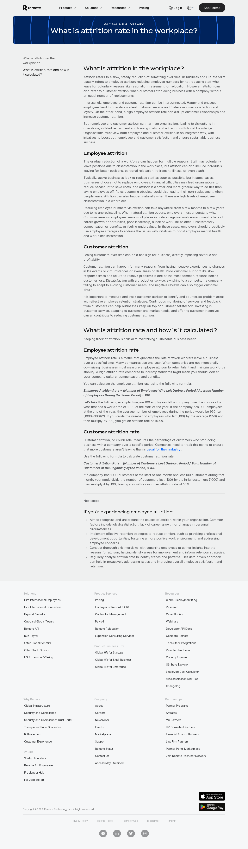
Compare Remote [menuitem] (177, 635)
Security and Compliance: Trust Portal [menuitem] (48, 720)
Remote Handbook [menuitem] (178, 650)
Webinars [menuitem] (172, 621)
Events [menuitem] (99, 727)
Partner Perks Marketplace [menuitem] (183, 748)
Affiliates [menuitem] (171, 712)
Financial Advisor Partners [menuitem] (182, 734)
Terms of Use (130, 820)
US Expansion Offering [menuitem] (38, 657)
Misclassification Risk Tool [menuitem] (182, 678)
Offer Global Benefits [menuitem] (37, 643)
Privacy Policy (80, 820)
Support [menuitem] (100, 741)
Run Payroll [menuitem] (31, 635)
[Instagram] (145, 833)
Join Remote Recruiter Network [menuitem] (186, 755)
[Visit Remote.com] (32, 8)
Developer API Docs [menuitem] (179, 628)
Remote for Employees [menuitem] (38, 765)
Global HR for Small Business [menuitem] (113, 659)
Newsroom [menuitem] (102, 720)
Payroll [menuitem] (99, 621)
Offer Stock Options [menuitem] (37, 650)
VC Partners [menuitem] (173, 720)
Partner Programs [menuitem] (177, 705)
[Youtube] (103, 833)
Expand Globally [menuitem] (34, 614)
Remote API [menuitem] (31, 628)
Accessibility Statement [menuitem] (109, 763)
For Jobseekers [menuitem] (34, 779)
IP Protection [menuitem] (32, 734)
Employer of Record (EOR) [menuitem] (112, 607)
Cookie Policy (105, 820)
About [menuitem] (99, 705)
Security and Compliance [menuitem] (40, 712)
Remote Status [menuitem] (104, 748)
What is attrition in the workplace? (39, 60)
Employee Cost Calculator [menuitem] (182, 671)
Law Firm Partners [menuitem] (177, 741)
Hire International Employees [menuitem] (42, 600)
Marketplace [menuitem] (103, 734)
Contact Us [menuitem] (102, 755)
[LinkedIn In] (117, 833)
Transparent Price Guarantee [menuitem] (42, 727)
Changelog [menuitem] (173, 686)
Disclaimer (153, 820)
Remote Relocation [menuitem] (107, 628)
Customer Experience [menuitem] (38, 741)
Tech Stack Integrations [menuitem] (181, 643)
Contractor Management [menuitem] (110, 614)
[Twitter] (131, 833)
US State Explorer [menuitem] (177, 664)
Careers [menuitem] (100, 712)
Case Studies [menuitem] (174, 614)
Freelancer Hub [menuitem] (34, 772)
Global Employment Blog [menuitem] (181, 600)
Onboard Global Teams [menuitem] (39, 621)
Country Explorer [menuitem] (177, 657)
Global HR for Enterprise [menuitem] (110, 666)
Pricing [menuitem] (99, 600)
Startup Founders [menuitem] (35, 758)
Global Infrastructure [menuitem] (37, 705)
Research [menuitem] (172, 607)
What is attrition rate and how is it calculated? (46, 72)
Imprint (172, 820)
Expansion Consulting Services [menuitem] (114, 635)
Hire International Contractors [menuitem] (42, 607)
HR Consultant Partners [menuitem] (180, 727)
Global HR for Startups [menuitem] (109, 652)
